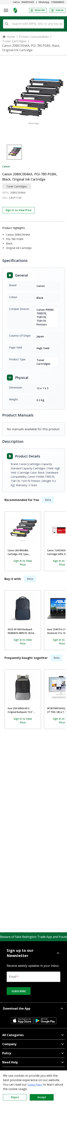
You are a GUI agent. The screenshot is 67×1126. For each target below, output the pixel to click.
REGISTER (40, 10)
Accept (41, 1097)
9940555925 (27, 2)
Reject (15, 1097)
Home (11, 37)
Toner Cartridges (14, 41)
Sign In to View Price (18, 210)
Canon (6, 166)
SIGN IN (59, 10)
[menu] (5, 10)
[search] (7, 23)
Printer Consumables (34, 37)
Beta (48, 500)
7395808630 (57, 2)
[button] (33, 953)
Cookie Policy (35, 1084)
